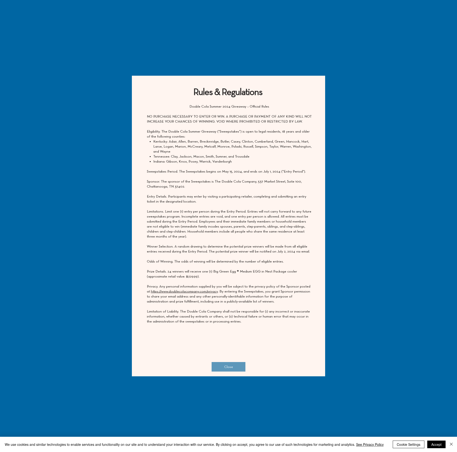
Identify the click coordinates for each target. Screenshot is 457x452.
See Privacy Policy (370, 444)
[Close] (451, 444)
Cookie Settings (408, 444)
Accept (436, 444)
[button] (228, 367)
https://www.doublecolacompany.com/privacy (184, 291)
